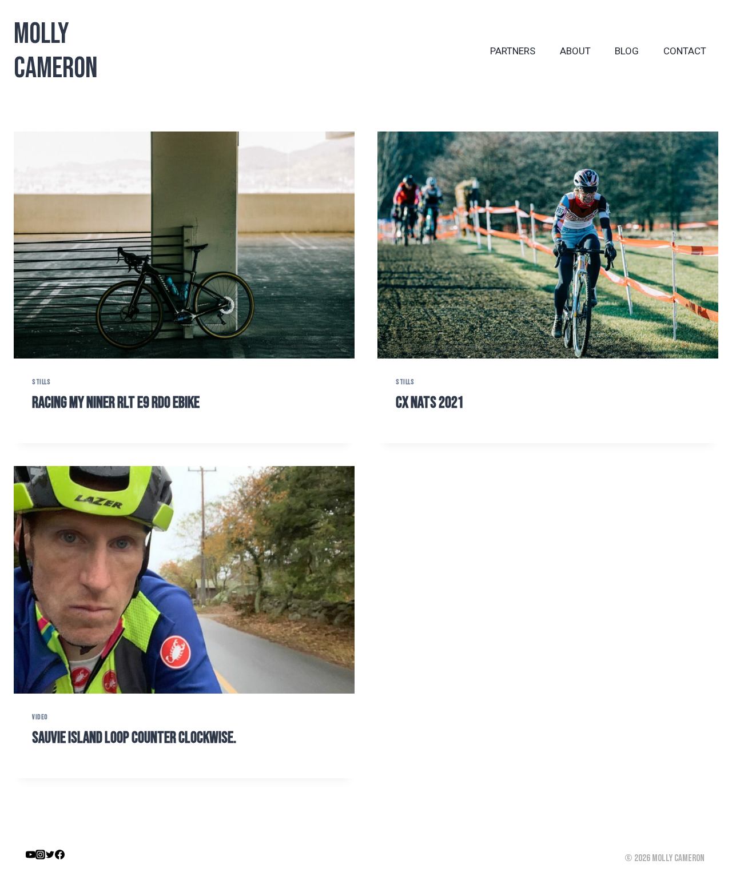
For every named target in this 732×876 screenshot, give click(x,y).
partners (512, 51)
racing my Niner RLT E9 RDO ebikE (116, 402)
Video (40, 717)
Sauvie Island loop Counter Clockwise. (134, 737)
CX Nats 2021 (430, 402)
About (575, 51)
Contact (684, 51)
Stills (41, 382)
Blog (627, 51)
